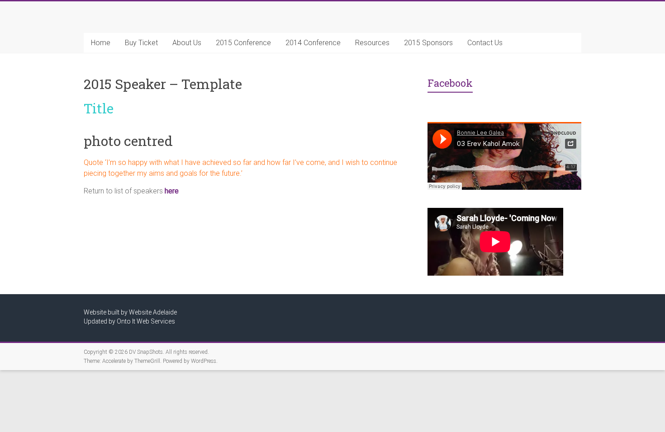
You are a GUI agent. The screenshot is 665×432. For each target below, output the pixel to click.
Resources (372, 42)
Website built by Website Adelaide (130, 312)
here (172, 191)
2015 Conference (243, 42)
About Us (186, 42)
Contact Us (485, 42)
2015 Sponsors (428, 42)
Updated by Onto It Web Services (129, 321)
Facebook (450, 82)
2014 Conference (313, 42)
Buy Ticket (141, 42)
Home (100, 42)
